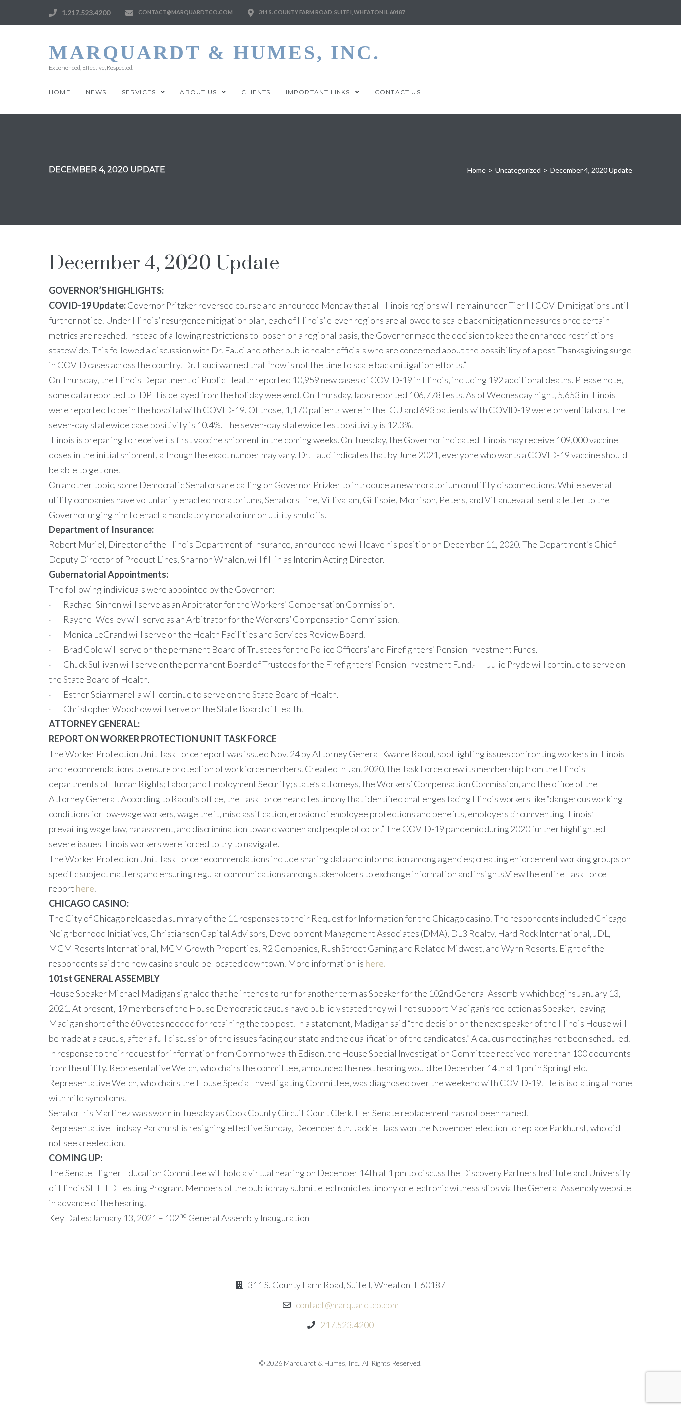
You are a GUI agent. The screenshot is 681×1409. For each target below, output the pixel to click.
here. (375, 963)
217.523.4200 (347, 1324)
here (85, 888)
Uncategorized (518, 170)
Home (476, 170)
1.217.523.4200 (86, 12)
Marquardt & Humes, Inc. (214, 52)
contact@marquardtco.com (347, 1304)
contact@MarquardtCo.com (185, 12)
